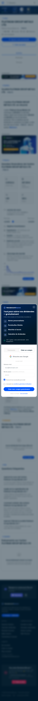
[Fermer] (34, 307)
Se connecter (24, 393)
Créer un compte (26, 350)
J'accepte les (19, 384)
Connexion (11, 350)
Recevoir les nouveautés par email (15, 380)
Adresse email (8, 364)
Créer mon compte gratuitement (19, 389)
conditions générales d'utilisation (22, 384)
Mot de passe (14, 372)
